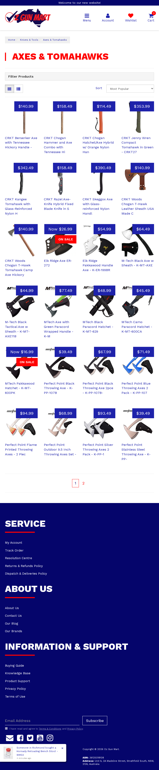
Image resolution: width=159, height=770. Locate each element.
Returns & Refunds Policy (24, 566)
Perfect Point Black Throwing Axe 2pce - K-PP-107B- (98, 388)
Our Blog (11, 623)
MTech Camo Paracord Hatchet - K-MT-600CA (137, 326)
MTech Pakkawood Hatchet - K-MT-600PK (20, 388)
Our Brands (13, 631)
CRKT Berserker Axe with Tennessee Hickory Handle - (21, 142)
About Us (12, 608)
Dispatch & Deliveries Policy (26, 573)
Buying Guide (14, 665)
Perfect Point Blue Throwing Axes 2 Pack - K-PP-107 (136, 388)
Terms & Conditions (50, 728)
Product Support (17, 681)
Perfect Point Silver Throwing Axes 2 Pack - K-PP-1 (98, 449)
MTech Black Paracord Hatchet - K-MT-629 (98, 326)
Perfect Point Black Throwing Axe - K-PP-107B (59, 388)
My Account (13, 542)
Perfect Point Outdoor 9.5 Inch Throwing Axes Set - (60, 449)
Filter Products (21, 76)
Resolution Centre (18, 558)
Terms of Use (15, 696)
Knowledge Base (17, 673)
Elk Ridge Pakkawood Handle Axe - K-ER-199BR (98, 265)
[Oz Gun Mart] (28, 18)
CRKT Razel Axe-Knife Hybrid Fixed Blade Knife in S (58, 204)
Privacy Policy (15, 689)
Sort (99, 88)
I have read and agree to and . (46, 728)
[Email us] (9, 737)
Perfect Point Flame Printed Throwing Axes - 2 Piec (21, 449)
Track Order (14, 550)
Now (60, 229)
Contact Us (13, 616)
